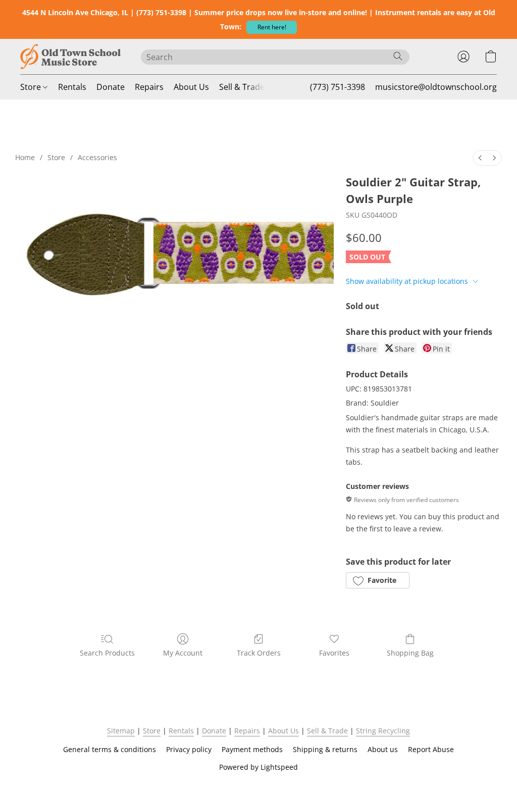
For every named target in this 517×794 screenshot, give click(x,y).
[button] (271, 27)
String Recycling (383, 730)
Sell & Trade (242, 86)
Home (25, 157)
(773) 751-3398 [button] (337, 86)
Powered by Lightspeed (258, 767)
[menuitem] (480, 158)
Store (31, 86)
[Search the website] (397, 56)
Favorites (334, 653)
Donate (110, 86)
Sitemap (121, 730)
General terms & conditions (109, 749)
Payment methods (252, 749)
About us (383, 749)
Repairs (149, 86)
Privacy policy (189, 749)
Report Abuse (431, 749)
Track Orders (259, 653)
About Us (191, 86)
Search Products (107, 653)
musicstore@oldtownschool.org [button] (436, 86)
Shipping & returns (325, 749)
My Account (182, 653)
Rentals (72, 86)
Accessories (97, 157)
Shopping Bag (410, 653)
